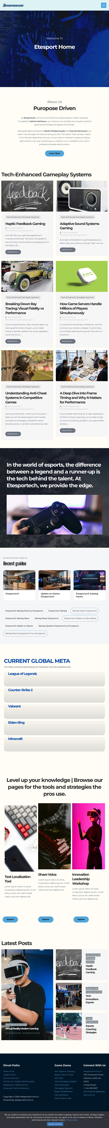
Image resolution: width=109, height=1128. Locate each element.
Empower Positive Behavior (16, 1088)
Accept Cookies (55, 1124)
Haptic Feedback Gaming (25, 224)
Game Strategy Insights (65, 1081)
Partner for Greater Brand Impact (18, 1081)
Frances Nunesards (15, 228)
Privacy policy (71, 1120)
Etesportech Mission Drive (15, 1085)
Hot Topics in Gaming (16, 1024)
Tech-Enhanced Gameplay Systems (23, 217)
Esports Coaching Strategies (91, 1029)
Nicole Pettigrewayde (70, 406)
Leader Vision (9, 1075)
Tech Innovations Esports (92, 999)
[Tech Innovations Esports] (69, 996)
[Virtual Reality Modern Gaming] (27, 994)
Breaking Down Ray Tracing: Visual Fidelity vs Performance (24, 308)
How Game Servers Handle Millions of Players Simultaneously (81, 308)
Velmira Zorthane (14, 317)
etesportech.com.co (92, 1071)
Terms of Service (11, 1078)
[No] (105, 1119)
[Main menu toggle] (103, 5)
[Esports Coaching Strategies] (69, 1026)
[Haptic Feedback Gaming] (69, 964)
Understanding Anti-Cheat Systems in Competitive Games (26, 397)
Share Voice (8, 1071)
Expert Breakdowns (63, 1091)
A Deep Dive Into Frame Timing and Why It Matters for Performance (80, 397)
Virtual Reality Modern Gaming (21, 1028)
